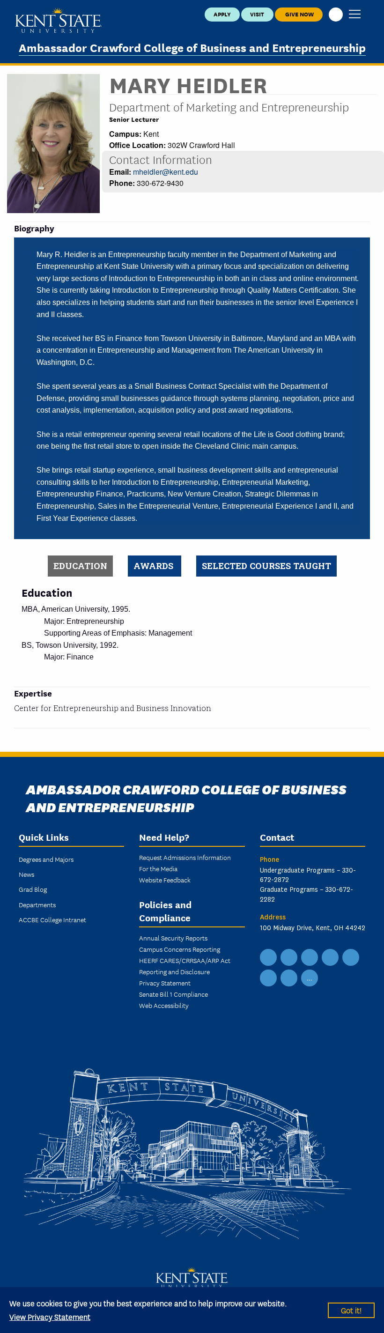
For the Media (158, 868)
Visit (257, 14)
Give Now (299, 14)
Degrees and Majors (46, 859)
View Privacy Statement (49, 1316)
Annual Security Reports (173, 938)
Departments (37, 904)
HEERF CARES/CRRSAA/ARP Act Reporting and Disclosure (184, 966)
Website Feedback (165, 879)
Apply (222, 14)
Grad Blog (33, 889)
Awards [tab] (154, 565)
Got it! (351, 1310)
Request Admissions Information (185, 857)
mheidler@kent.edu (165, 171)
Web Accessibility (164, 1005)
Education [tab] (80, 565)
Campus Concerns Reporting (179, 949)
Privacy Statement (165, 983)
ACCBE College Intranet (52, 919)
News (26, 874)
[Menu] (355, 15)
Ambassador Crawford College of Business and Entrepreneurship (192, 47)
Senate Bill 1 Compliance (173, 994)
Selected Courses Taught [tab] (266, 565)
